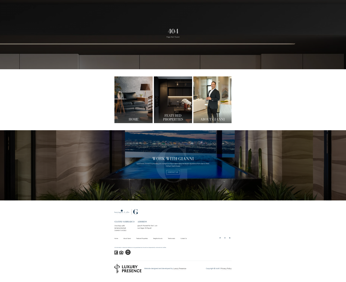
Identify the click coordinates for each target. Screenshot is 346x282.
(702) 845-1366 (119, 226)
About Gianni (127, 238)
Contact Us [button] (173, 172)
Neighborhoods (157, 238)
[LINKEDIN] (230, 238)
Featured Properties (142, 238)
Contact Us (183, 238)
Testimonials (171, 238)
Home (116, 238)
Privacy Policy (226, 268)
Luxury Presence (179, 268)
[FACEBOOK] (220, 238)
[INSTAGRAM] (225, 238)
